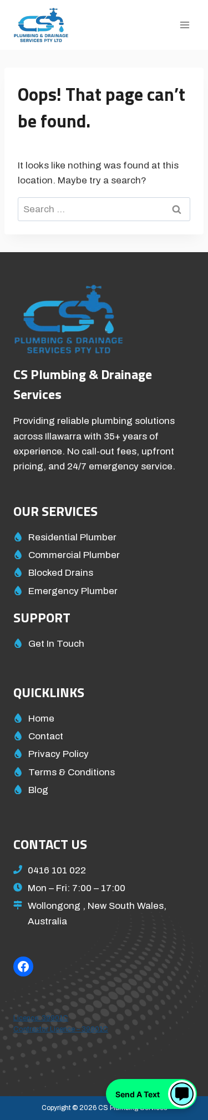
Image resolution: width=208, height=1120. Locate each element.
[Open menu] (184, 24)
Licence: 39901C (40, 1018)
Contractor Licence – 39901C (60, 1029)
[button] (151, 1094)
